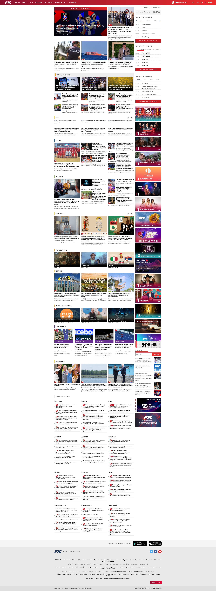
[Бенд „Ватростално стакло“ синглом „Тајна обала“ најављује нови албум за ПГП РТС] (111, 189)
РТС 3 (76, 571)
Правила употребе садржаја (77, 588)
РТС (65, 2)
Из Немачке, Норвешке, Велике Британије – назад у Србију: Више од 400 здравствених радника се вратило (93, 447)
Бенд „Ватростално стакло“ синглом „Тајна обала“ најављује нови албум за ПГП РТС (124, 189)
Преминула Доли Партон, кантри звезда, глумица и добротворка (93, 524)
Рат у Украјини (124, 560)
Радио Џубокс (135, 574)
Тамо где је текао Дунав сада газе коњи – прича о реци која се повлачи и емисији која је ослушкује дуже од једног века (93, 385)
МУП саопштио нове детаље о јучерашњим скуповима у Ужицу (67, 446)
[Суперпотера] (148, 129)
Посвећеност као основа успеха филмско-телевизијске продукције (92, 319)
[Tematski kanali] (148, 341)
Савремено (61, 327)
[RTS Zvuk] (148, 265)
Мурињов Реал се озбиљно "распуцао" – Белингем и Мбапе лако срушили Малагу (124, 144)
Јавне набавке (107, 578)
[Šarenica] (148, 296)
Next (160, 21)
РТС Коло (123, 571)
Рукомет (100, 564)
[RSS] (205, 2)
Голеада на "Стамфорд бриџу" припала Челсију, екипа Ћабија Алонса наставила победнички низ (124, 166)
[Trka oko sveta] (148, 114)
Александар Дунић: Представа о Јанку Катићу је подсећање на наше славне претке (92, 530)
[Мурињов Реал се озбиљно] (111, 146)
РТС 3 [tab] (155, 20)
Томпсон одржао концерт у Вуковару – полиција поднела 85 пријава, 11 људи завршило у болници (94, 406)
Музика (80, 567)
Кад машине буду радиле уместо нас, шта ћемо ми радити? (93, 88)
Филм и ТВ (120, 567)
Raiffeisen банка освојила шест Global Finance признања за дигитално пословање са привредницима (66, 295)
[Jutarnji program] (148, 174)
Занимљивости (60, 505)
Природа (132, 567)
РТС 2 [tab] (148, 20)
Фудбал (57, 472)
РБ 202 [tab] (157, 80)
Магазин (38, 2)
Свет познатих (86, 505)
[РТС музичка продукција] (148, 405)
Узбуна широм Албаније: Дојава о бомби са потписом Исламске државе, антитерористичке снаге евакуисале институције (93, 417)
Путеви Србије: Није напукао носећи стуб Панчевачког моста (94, 457)
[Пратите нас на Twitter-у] (151, 551)
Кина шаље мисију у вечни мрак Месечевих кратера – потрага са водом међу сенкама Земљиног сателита (104, 348)
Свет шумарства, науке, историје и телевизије (65, 319)
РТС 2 (71, 571)
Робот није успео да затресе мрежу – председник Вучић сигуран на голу (67, 515)
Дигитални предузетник (143, 567)
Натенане (60, 361)
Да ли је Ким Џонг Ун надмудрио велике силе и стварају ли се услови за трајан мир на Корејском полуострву (120, 385)
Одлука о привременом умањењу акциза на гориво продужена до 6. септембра (120, 441)
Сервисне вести (139, 560)
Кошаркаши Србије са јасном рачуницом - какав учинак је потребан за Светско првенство (94, 498)
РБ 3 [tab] (151, 80)
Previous (136, 21)
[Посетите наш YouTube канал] (160, 551)
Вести (17, 2)
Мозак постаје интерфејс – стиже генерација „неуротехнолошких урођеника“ (99, 182)
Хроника (57, 437)
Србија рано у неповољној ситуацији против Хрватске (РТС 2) (80, 26)
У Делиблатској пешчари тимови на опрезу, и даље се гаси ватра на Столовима (66, 64)
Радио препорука (63, 306)
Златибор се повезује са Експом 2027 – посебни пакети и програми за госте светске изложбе (119, 295)
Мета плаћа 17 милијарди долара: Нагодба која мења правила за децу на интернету (84, 347)
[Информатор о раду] (148, 420)
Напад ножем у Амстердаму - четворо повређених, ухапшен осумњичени (120, 411)
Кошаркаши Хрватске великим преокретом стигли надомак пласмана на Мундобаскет (99, 158)
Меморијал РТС (143, 564)
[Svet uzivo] (148, 189)
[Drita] (148, 311)
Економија (112, 437)
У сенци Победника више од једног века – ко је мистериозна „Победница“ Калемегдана (66, 523)
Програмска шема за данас (148, 41)
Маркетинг (99, 578)
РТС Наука (90, 571)
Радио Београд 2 (79, 574)
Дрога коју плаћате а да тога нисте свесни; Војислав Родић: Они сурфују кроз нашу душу (67, 87)
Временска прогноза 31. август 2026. (142, 366)
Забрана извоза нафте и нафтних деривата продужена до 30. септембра (121, 446)
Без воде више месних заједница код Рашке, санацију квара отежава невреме (93, 452)
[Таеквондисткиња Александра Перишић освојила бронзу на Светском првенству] (111, 156)
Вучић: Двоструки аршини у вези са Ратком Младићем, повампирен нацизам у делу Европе (70, 95)
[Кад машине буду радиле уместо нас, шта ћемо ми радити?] (94, 84)
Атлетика (115, 564)
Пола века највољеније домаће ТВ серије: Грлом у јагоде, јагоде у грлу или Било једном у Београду (93, 130)
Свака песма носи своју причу (117, 320)
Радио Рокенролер (123, 574)
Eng (198, 2)
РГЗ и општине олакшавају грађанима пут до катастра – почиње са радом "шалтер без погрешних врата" (94, 441)
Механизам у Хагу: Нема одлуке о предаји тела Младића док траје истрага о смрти (94, 461)
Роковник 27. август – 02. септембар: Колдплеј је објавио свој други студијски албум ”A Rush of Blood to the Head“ (120, 238)
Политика (58, 401)
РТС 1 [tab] (140, 20)
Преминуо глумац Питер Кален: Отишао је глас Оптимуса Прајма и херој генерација (93, 510)
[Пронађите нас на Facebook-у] (155, 551)
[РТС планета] (179, 2)
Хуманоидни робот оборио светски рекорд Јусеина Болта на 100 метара (124, 346)
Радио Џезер (155, 574)
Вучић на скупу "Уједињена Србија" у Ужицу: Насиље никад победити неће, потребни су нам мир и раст (67, 428)
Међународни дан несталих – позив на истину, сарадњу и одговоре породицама (66, 406)
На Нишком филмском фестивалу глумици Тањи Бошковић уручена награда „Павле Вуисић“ (124, 200)
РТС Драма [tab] (141, 49)
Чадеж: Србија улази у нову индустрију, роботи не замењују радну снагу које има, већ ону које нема (120, 452)
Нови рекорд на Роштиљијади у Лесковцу (67, 519)
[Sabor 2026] (148, 235)
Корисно (60, 271)
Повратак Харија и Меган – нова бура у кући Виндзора (67, 384)
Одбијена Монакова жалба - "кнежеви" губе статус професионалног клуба (94, 482)
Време (131, 560)
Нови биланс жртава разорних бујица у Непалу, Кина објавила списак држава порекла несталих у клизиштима (125, 95)
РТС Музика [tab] (155, 49)
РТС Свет (82, 571)
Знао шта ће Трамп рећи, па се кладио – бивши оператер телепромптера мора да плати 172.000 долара (66, 510)
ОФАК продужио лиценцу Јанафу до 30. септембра (93, 411)
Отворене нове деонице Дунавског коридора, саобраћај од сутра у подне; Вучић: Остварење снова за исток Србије (120, 30)
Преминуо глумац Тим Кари (90, 514)
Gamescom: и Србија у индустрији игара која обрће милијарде (61, 346)
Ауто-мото (123, 564)
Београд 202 (100, 574)
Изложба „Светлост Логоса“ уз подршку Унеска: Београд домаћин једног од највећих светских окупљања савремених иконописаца (93, 239)
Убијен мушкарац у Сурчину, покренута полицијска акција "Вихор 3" (66, 462)
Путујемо (95, 567)
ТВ (45, 2)
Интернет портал (125, 578)
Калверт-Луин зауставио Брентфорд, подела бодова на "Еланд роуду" (67, 482)
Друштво (84, 437)
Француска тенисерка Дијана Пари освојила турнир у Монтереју (120, 490)
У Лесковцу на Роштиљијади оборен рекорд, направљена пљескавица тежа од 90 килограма (67, 529)
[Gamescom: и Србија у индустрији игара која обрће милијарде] (63, 336)
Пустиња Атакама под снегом (125, 179)
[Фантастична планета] (148, 159)
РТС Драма (98, 571)
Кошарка (84, 472)
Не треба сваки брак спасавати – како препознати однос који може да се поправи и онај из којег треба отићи (66, 202)
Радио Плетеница (111, 574)
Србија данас (81, 560)
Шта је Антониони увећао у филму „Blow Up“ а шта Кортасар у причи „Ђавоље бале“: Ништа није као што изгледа (66, 130)
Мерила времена (113, 560)
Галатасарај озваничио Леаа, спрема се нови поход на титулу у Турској (67, 498)
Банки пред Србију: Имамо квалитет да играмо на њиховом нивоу (93, 486)
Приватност (57, 588)
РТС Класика (115, 571)
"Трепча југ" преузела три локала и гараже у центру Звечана (66, 423)
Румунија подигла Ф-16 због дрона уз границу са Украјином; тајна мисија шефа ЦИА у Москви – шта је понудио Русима (97, 107)
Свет (110, 401)
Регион (84, 401)
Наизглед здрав (110, 568)
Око (57, 117)
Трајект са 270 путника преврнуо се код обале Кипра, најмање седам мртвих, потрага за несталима (93, 64)
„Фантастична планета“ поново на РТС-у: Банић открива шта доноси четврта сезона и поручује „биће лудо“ (99, 195)
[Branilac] (148, 144)
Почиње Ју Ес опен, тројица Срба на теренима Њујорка (120, 485)
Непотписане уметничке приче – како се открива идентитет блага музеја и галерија (66, 237)
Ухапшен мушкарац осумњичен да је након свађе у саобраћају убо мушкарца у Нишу (67, 441)
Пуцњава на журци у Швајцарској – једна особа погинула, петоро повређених (121, 421)
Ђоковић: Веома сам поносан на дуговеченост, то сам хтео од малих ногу (120, 494)
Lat (193, 2)
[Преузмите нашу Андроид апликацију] (140, 543)
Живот (64, 567)
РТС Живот (106, 571)
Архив (108, 575)
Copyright (65, 588)
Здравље (112, 567)
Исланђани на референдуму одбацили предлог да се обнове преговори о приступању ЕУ (70, 106)
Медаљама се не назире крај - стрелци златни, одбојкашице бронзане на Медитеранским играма (66, 164)
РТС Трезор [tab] (147, 49)
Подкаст (157, 560)
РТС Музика (139, 571)
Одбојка (94, 564)
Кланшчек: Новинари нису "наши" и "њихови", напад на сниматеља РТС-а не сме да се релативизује (66, 418)
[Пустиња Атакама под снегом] (111, 182)
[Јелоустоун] (148, 281)
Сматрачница (150, 560)
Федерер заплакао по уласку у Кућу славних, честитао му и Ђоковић (120, 63)
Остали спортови (132, 564)
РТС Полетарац (149, 571)
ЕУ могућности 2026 (108, 561)
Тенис (110, 472)
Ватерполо (108, 564)
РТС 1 (66, 571)
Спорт (24, 2)
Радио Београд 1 (67, 574)
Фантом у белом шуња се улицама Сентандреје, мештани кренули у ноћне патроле (93, 424)
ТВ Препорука (62, 250)
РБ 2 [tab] (145, 80)
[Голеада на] (111, 166)
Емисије (58, 2)
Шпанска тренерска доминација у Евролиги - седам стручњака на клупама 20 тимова (93, 492)
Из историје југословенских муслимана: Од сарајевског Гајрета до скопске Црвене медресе (120, 130)
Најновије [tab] (138, 350)
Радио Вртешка (145, 574)
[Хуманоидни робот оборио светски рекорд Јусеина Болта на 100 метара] (124, 336)
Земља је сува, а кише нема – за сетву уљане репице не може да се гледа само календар (120, 87)
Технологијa (112, 505)
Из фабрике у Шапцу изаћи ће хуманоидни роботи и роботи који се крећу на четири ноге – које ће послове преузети (120, 532)
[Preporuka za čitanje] (148, 326)
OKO (31, 2)
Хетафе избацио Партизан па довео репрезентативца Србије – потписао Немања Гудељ (66, 487)
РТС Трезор (131, 571)
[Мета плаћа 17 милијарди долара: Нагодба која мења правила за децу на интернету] (84, 336)
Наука (126, 567)
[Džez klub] (148, 250)
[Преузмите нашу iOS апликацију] (155, 543)
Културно (60, 214)
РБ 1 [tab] (138, 80)
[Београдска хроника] (148, 204)
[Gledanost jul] (148, 219)
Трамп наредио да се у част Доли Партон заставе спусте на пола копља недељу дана (93, 519)
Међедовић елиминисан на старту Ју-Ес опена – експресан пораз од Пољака (99, 146)
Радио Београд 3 (90, 574)
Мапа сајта (156, 582)
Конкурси (116, 578)
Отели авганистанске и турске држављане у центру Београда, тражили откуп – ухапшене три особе (97, 95)
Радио (50, 2)
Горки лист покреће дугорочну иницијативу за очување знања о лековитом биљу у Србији (93, 295)
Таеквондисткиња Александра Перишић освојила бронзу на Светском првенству (123, 156)
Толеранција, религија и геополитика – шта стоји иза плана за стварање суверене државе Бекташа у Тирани (94, 429)
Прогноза (139, 12)
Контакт (91, 578)
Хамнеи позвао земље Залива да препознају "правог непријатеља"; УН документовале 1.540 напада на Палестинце (124, 107)
